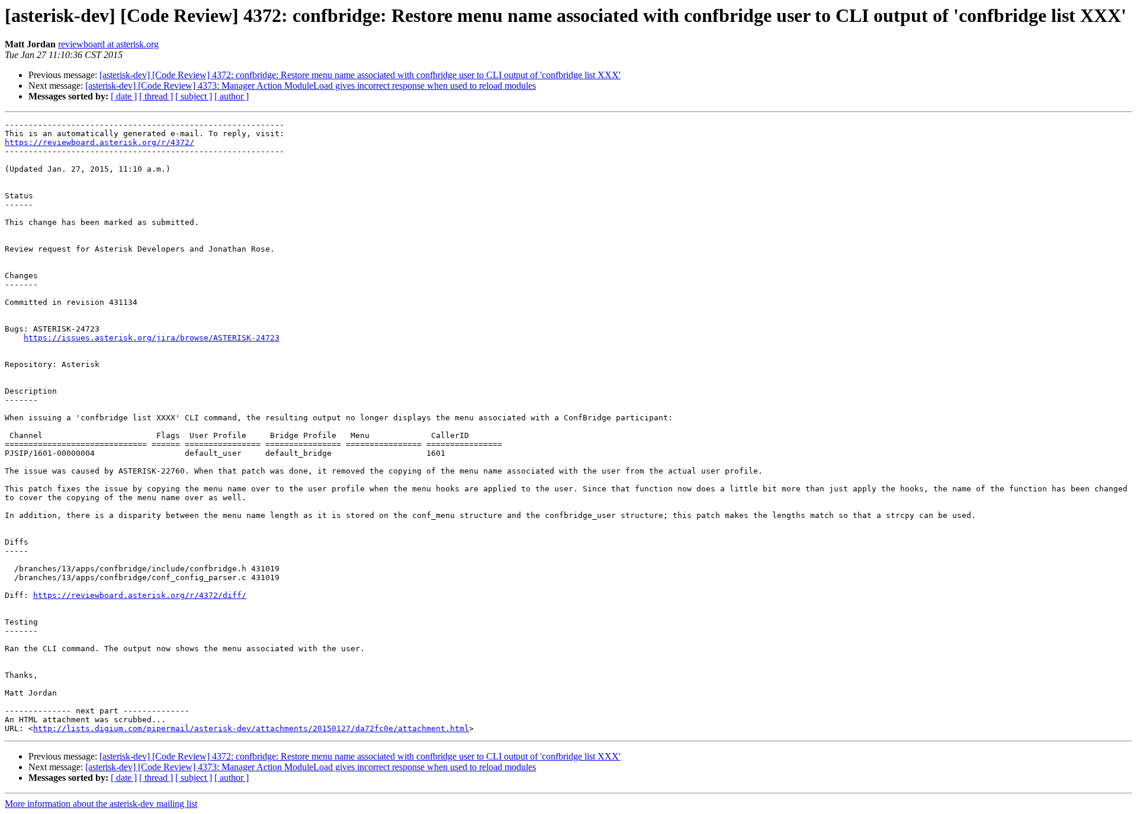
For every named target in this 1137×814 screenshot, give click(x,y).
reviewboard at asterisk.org (108, 44)
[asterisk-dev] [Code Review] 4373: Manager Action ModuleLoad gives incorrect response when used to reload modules (310, 86)
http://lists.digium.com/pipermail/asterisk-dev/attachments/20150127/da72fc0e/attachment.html (251, 728)
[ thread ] (156, 96)
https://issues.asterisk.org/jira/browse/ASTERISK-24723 (152, 337)
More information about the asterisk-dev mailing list (101, 804)
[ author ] (231, 96)
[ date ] (124, 96)
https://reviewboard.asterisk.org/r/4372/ (99, 142)
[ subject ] (193, 96)
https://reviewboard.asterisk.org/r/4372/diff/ (139, 595)
